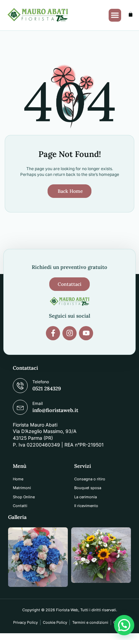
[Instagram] (69, 333)
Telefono (40, 381)
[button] (115, 15)
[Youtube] (86, 333)
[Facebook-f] (53, 333)
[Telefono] (20, 385)
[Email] (20, 407)
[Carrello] (130, 14)
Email (37, 403)
